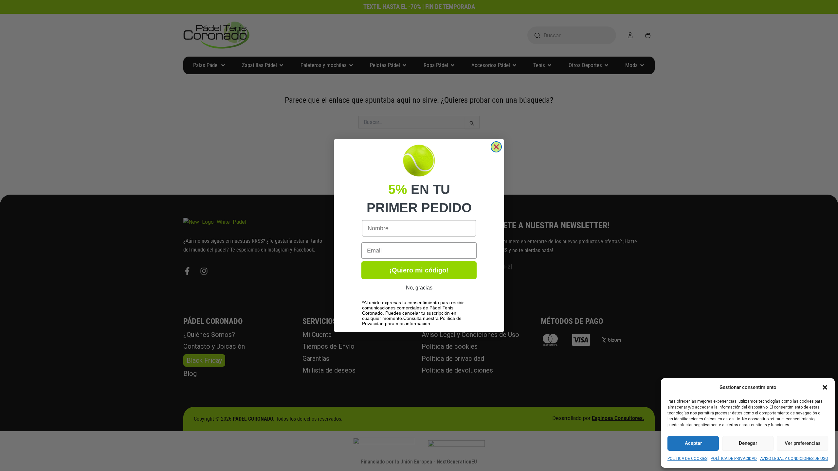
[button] (825, 387)
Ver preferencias (803, 443)
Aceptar (693, 443)
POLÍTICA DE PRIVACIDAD (734, 458)
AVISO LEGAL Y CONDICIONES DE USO (794, 458)
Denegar (748, 443)
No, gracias (419, 287)
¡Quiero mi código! (419, 270)
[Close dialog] (496, 147)
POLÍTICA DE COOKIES (687, 458)
